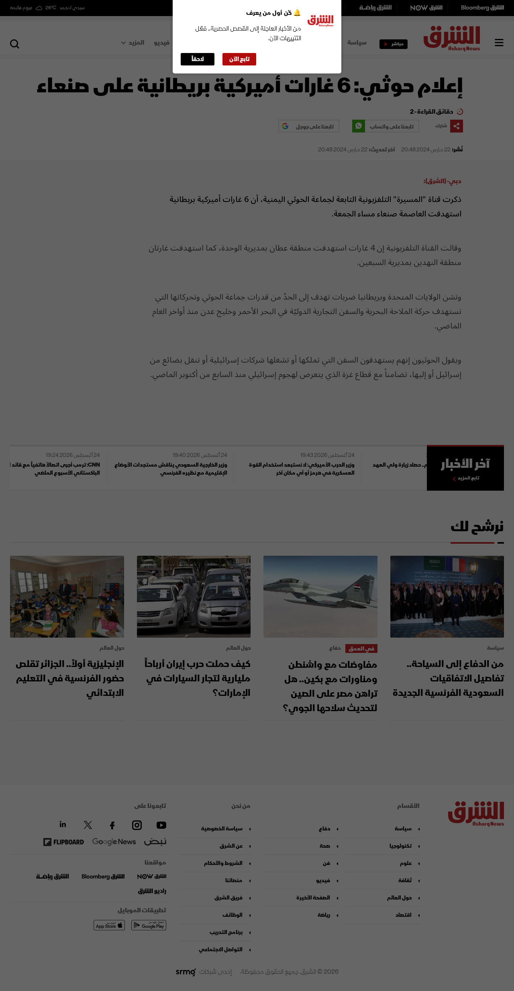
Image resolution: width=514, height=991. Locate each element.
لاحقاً (198, 59)
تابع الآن (239, 59)
